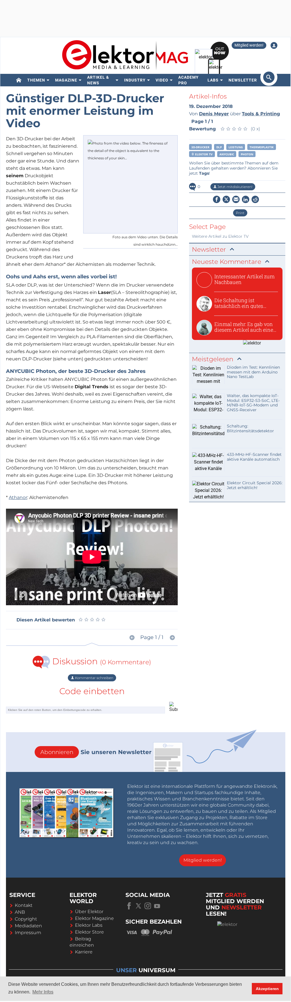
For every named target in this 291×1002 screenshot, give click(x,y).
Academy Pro (188, 80)
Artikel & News (98, 80)
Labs (213, 80)
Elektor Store (89, 932)
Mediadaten (28, 925)
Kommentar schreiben (93, 678)
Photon (247, 154)
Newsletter (243, 80)
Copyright (26, 919)
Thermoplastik (262, 147)
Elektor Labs (88, 925)
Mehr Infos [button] (42, 992)
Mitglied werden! (249, 45)
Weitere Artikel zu (220, 236)
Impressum (28, 932)
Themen (36, 80)
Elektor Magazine (94, 918)
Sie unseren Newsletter (96, 752)
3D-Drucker (200, 147)
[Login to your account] (274, 45)
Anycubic (226, 154)
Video (162, 80)
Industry (135, 80)
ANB (20, 912)
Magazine (66, 80)
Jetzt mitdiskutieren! (234, 187)
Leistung (236, 147)
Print (240, 213)
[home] (19, 80)
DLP (219, 147)
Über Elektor (89, 911)
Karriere (84, 952)
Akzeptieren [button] (267, 988)
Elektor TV (203, 154)
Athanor (18, 497)
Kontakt (23, 905)
